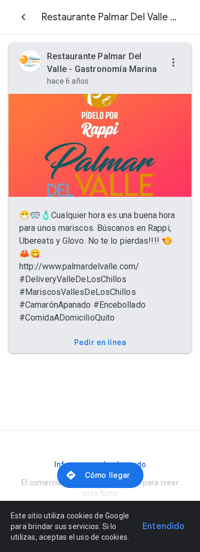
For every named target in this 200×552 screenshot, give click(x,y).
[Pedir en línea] (100, 342)
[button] (173, 63)
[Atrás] (23, 17)
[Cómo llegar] (100, 475)
